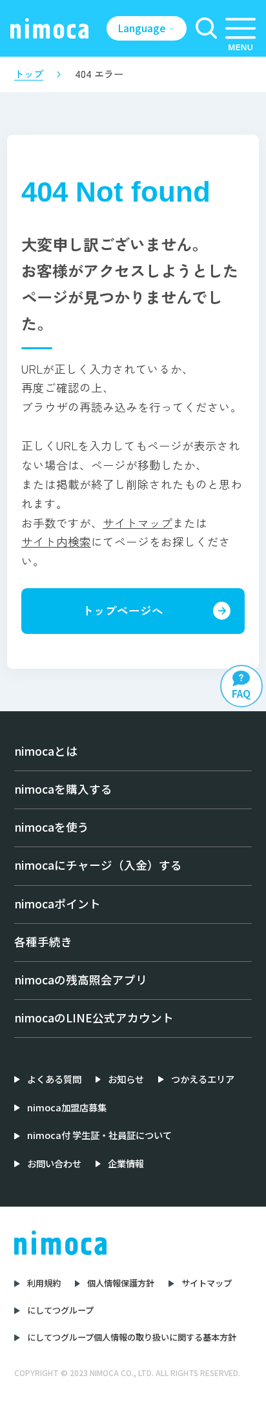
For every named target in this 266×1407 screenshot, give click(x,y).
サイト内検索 (56, 541)
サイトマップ (137, 523)
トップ (28, 73)
